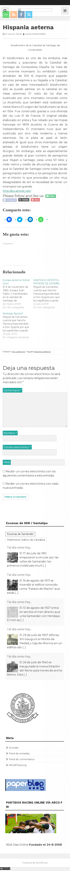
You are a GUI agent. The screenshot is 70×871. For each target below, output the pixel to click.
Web (7, 462)
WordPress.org (18, 765)
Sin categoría (18, 351)
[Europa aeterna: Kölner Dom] (18, 293)
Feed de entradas (19, 753)
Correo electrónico (17, 447)
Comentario (12, 390)
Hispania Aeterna (42, 351)
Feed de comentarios (21, 759)
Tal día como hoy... (19, 547)
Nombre (10, 433)
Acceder (14, 747)
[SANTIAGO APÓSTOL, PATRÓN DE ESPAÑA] (48, 293)
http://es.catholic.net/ (17, 191)
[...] (16, 565)
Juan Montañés (35, 34)
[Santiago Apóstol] (18, 325)
